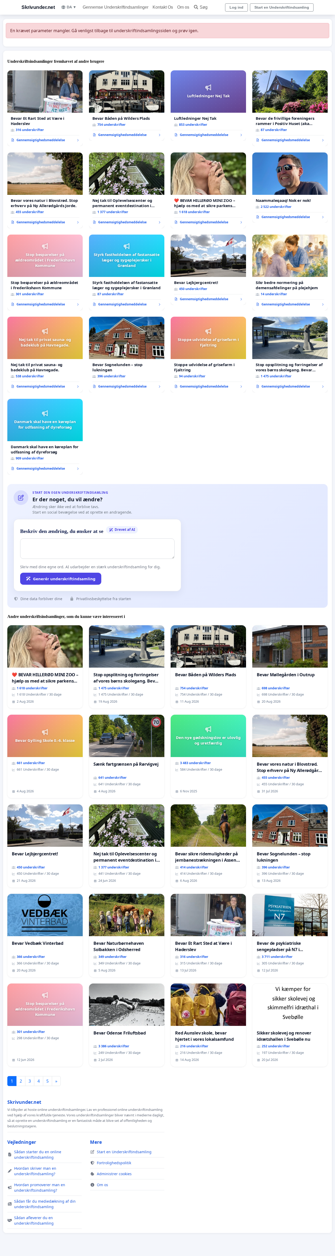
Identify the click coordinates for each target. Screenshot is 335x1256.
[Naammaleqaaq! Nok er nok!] (290, 187)
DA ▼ (71, 7)
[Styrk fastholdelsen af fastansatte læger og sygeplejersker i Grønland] (126, 272)
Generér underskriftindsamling (64, 578)
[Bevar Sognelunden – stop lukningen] (126, 355)
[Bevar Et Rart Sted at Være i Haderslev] (45, 108)
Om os (183, 7)
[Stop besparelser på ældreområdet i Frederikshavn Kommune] (45, 272)
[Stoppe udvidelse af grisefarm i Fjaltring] (208, 355)
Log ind (236, 7)
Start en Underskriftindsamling (281, 7)
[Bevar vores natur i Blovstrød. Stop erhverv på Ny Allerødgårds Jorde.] (45, 190)
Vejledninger (21, 1142)
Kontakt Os (163, 7)
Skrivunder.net (38, 7)
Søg (204, 7)
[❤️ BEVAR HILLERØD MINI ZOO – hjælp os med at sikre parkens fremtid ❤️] (208, 190)
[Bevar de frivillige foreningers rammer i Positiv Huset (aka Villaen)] (290, 108)
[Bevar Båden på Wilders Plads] (126, 105)
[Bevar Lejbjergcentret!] (208, 270)
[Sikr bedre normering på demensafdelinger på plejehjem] (290, 272)
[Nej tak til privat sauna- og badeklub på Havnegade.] (45, 355)
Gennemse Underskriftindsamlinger (115, 7)
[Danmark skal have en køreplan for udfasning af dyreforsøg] (45, 437)
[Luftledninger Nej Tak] (208, 105)
